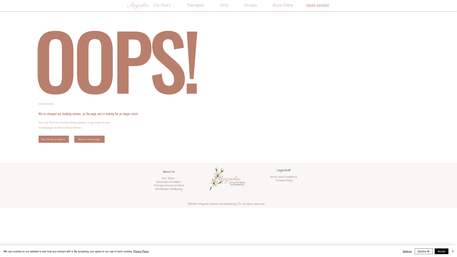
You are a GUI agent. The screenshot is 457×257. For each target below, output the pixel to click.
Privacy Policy (141, 251)
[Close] (453, 251)
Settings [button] (407, 251)
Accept (441, 251)
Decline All (424, 251)
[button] (284, 176)
